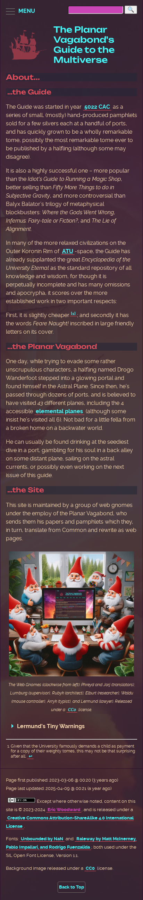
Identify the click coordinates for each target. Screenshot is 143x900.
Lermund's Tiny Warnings (51, 726)
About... (23, 77)
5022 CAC (97, 106)
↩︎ (30, 756)
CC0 (72, 709)
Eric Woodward (64, 809)
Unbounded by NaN (42, 838)
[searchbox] (95, 10)
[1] (73, 313)
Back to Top (71, 887)
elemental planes (59, 411)
